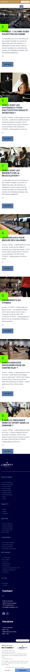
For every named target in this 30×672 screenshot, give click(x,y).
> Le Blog (4, 585)
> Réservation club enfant (8, 549)
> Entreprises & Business (8, 570)
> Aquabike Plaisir (6, 490)
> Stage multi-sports (7, 544)
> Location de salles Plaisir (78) (10, 568)
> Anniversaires (5, 564)
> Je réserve (5, 572)
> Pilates (3, 499)
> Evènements (5, 566)
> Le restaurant (5, 557)
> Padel (3, 509)
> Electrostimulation (7, 494)
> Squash (4, 511)
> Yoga (3, 497)
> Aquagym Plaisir (6, 492)
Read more (7, 64)
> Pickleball (4, 513)
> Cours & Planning (6, 482)
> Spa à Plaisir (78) (6, 530)
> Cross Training (6, 488)
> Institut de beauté (6, 528)
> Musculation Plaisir (7, 484)
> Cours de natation (6, 546)
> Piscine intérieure (6, 524)
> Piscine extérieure (7, 526)
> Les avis (4, 562)
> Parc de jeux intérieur (7, 542)
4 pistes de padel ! (10, 2)
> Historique (4, 583)
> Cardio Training (6, 486)
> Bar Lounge (5, 532)
